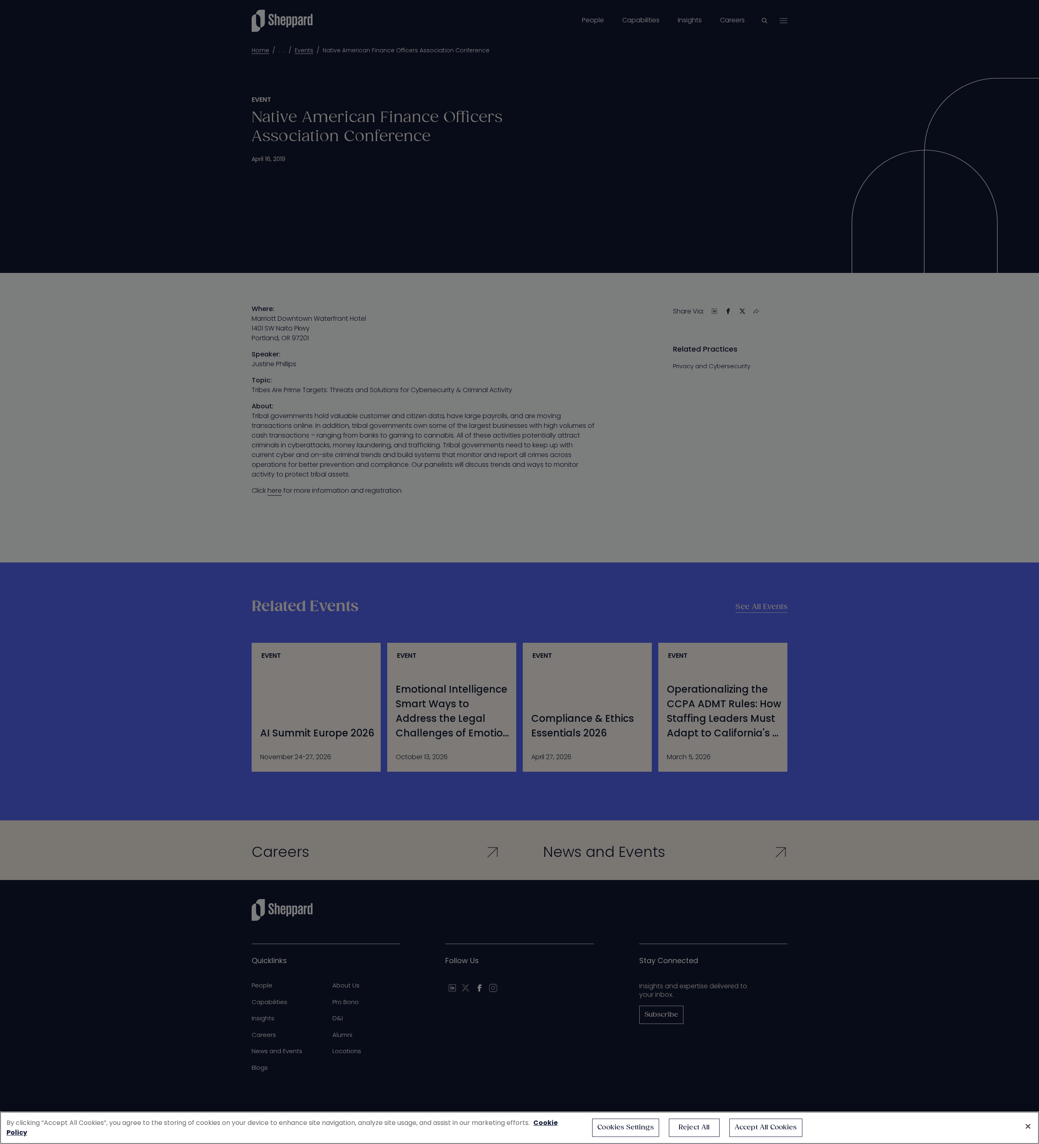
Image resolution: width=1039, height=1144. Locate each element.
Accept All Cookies (766, 1127)
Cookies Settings (625, 1127)
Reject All (694, 1127)
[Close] (1028, 1126)
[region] (519, 1128)
